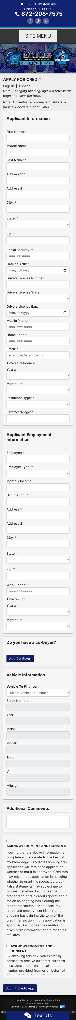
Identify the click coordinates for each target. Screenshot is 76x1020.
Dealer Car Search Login (37, 1003)
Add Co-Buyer (20, 659)
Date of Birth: (16, 264)
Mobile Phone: (17, 321)
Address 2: (14, 188)
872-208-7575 (42, 13)
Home (18, 1000)
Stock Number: (18, 701)
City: (10, 202)
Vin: (9, 771)
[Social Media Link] (38, 21)
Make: (11, 729)
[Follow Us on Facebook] (30, 21)
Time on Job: (16, 599)
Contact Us (39, 1000)
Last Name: (15, 160)
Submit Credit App (20, 988)
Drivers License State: (23, 292)
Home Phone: (16, 335)
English (8, 86)
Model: (11, 743)
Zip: (9, 234)
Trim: (10, 757)
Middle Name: (17, 146)
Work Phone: (16, 585)
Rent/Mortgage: (18, 412)
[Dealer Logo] (38, 58)
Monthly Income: (19, 481)
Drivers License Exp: (22, 306)
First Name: (15, 132)
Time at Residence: (21, 363)
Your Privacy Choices (48, 1006)
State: (11, 218)
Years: (11, 370)
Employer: (14, 453)
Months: (12, 384)
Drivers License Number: (25, 278)
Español (25, 86)
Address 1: (14, 174)
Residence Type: (19, 398)
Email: (11, 349)
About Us (27, 1000)
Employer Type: (18, 467)
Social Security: (18, 250)
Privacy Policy (53, 1000)
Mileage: (12, 786)
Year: (10, 715)
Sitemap (31, 1006)
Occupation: (16, 495)
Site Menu (38, 36)
